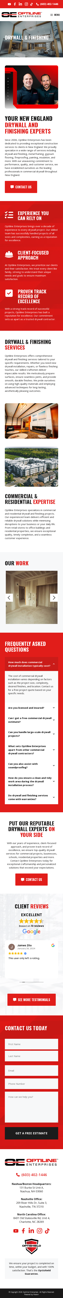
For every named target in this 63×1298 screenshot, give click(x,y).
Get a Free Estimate (31, 1133)
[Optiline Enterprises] (22, 14)
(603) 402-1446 (49, 4)
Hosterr (36, 1294)
